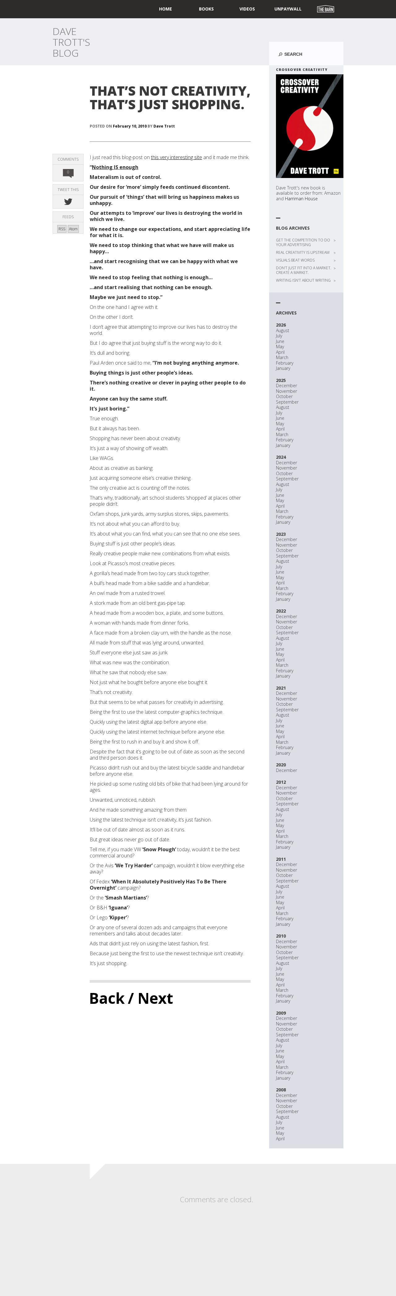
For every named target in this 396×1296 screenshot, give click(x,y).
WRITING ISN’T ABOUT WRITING (303, 280)
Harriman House (301, 199)
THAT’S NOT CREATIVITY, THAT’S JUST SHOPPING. (170, 97)
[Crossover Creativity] (309, 126)
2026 (281, 325)
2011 (281, 859)
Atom (73, 229)
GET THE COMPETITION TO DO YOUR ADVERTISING (303, 242)
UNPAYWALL (288, 9)
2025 (281, 380)
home (165, 9)
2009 (281, 1013)
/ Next (150, 998)
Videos (247, 9)
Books (206, 9)
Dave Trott (164, 126)
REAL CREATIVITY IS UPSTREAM (302, 252)
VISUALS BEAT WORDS (295, 260)
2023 (281, 534)
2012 (281, 782)
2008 (281, 1090)
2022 (281, 611)
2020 (281, 765)
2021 (281, 688)
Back (107, 998)
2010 (281, 936)
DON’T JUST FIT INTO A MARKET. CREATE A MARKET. (303, 270)
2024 (281, 457)
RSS (61, 229)
